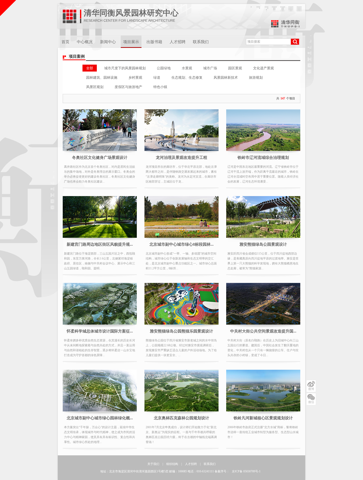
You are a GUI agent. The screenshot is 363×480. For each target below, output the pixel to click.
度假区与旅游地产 (128, 87)
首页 (65, 42)
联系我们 (201, 42)
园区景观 (235, 68)
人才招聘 (177, 42)
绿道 (156, 77)
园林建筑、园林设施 (101, 77)
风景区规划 (94, 87)
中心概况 (85, 42)
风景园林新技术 (226, 77)
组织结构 (172, 464)
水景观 (187, 68)
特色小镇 (160, 87)
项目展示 (131, 42)
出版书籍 (154, 42)
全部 (89, 68)
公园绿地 (164, 68)
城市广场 (210, 68)
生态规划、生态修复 (186, 77)
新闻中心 (108, 42)
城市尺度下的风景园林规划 (125, 68)
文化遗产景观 (263, 68)
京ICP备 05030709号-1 (246, 471)
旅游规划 (256, 77)
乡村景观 (135, 77)
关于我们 (153, 464)
